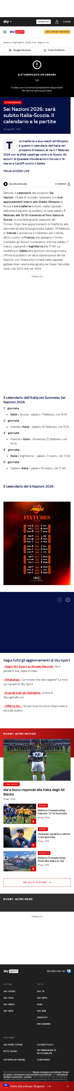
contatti (28, 1077)
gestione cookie (13, 1044)
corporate (43, 1059)
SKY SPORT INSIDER (57, 31)
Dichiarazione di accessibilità (46, 1052)
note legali (10, 1051)
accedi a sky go (56, 971)
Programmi (43, 1024)
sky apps (42, 998)
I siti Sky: (7, 984)
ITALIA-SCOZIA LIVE (16, 171)
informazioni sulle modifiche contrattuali (32, 1074)
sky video (9, 1004)
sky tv (40, 991)
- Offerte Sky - (13, 706)
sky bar (41, 1011)
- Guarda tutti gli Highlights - (22, 693)
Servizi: (40, 984)
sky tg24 (8, 998)
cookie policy (45, 1044)
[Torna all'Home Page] (17, 32)
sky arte (8, 1011)
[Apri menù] (4, 32)
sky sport (9, 991)
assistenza (17, 1077)
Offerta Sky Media (14, 1059)
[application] (15, 184)
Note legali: (9, 1037)
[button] (68, 600)
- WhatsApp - (12, 679)
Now (40, 1004)
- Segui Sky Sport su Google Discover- (28, 666)
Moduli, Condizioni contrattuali (47, 1072)
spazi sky (42, 1017)
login (67, 21)
